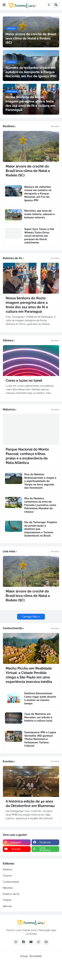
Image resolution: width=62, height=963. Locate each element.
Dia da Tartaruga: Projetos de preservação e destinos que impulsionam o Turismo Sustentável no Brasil (40, 529)
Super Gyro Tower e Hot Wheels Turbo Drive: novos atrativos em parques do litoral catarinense (39, 236)
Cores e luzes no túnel (24, 380)
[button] (4, 5)
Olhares (7, 900)
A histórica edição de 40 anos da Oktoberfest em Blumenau (30, 803)
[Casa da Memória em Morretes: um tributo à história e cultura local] (13, 718)
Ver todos (55, 126)
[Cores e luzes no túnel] (31, 360)
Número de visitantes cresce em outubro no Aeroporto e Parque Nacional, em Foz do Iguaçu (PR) (37, 193)
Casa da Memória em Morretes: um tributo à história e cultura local (38, 717)
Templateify (35, 956)
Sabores (7, 906)
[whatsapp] (39, 942)
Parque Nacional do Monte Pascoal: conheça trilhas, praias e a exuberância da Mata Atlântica (27, 456)
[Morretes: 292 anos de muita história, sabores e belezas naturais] (13, 214)
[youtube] (31, 942)
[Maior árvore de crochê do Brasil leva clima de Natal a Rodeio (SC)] (31, 146)
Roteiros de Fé (11, 894)
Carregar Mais (30, 616)
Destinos (7, 869)
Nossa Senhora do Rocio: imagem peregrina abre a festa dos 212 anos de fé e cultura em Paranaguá (27, 305)
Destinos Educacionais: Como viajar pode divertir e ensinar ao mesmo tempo (40, 698)
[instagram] (16, 942)
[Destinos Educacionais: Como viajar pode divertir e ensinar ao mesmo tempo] (13, 697)
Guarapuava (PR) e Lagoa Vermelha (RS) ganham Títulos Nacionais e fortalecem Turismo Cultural (40, 739)
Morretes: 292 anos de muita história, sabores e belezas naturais (39, 214)
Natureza (8, 887)
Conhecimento (11, 881)
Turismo (7, 875)
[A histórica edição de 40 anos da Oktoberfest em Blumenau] (31, 781)
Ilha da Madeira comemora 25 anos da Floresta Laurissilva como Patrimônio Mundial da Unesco (40, 505)
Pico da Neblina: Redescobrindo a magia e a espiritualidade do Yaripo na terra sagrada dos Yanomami (40, 481)
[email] (46, 942)
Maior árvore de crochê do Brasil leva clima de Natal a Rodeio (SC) (28, 170)
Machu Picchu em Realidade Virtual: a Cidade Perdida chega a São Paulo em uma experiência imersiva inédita (29, 675)
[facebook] (23, 942)
